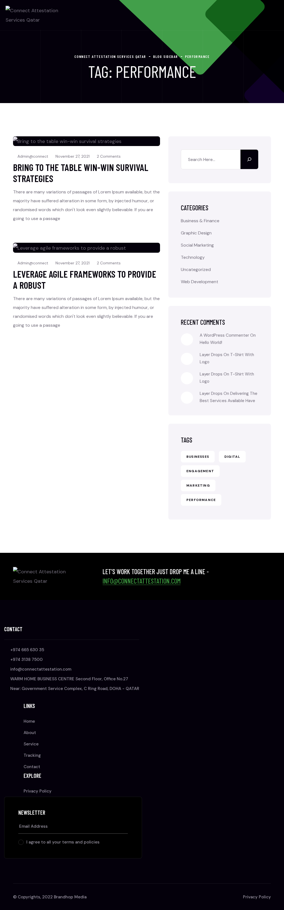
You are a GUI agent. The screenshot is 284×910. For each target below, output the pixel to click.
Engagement (200, 471)
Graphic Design (196, 233)
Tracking (32, 755)
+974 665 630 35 (27, 650)
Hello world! (211, 342)
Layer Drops (211, 354)
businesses (197, 456)
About (30, 732)
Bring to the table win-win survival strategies (80, 173)
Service (31, 744)
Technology (193, 257)
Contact (32, 767)
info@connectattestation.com (142, 581)
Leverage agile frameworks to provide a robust (84, 279)
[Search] (249, 159)
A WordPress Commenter (224, 335)
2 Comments (109, 156)
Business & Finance (200, 221)
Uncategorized (196, 269)
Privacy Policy (38, 791)
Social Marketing (197, 245)
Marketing (198, 485)
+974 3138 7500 (26, 659)
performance (201, 500)
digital (232, 456)
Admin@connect (32, 156)
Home (29, 721)
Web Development (199, 282)
